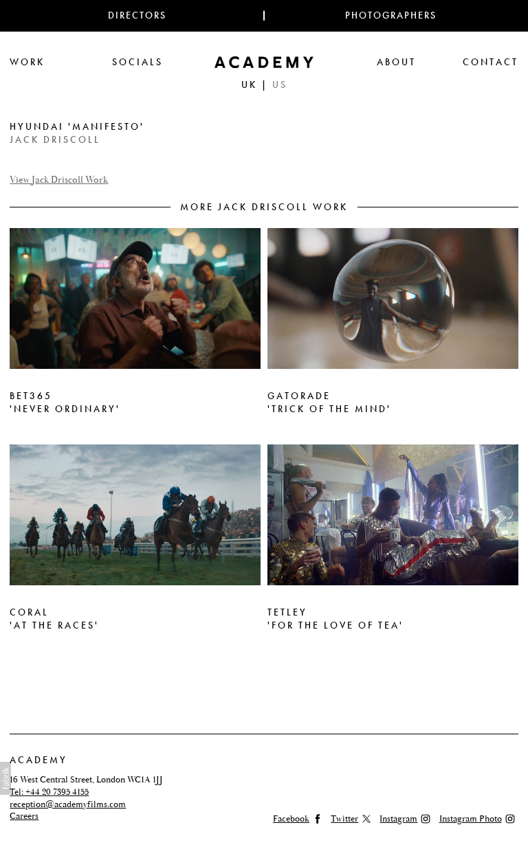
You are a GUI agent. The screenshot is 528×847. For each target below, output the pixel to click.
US (279, 85)
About (396, 62)
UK (249, 85)
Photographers (391, 15)
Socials (137, 62)
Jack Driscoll (55, 140)
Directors (137, 15)
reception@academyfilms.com (68, 804)
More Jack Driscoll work (264, 207)
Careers (24, 816)
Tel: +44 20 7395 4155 (49, 792)
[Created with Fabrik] (5, 778)
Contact (490, 62)
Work (27, 62)
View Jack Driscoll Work (59, 180)
